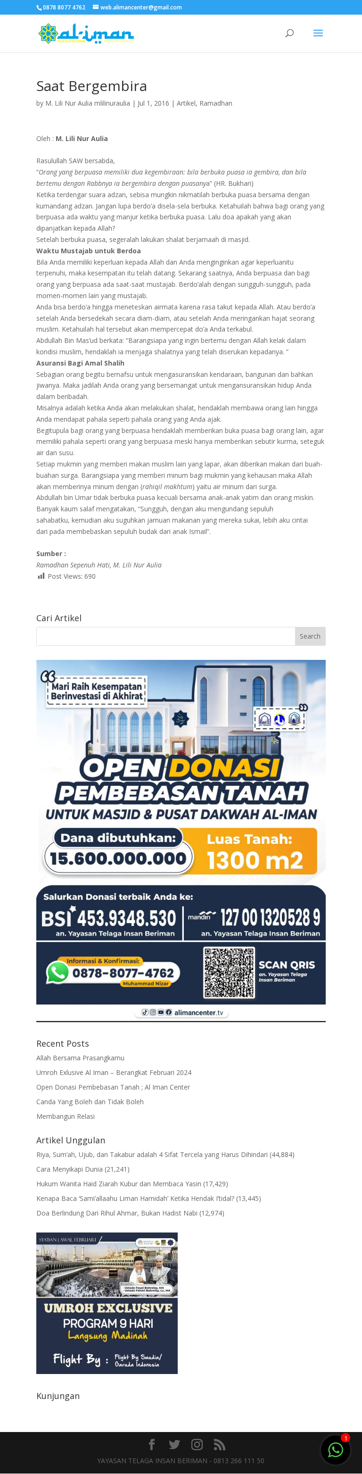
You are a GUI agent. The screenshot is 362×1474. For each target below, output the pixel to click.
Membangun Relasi (65, 1116)
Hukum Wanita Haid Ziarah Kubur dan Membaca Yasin (118, 1183)
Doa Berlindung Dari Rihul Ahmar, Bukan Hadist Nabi (116, 1212)
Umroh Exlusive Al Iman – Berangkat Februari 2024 (113, 1072)
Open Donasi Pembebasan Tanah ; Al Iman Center (113, 1087)
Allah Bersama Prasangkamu (80, 1057)
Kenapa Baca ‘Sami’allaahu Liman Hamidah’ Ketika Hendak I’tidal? (135, 1198)
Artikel (186, 103)
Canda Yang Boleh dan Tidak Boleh (90, 1101)
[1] (335, 1449)
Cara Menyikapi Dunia (69, 1169)
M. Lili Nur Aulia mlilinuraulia (87, 103)
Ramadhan (215, 103)
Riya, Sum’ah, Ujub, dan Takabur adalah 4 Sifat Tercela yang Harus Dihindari (152, 1154)
